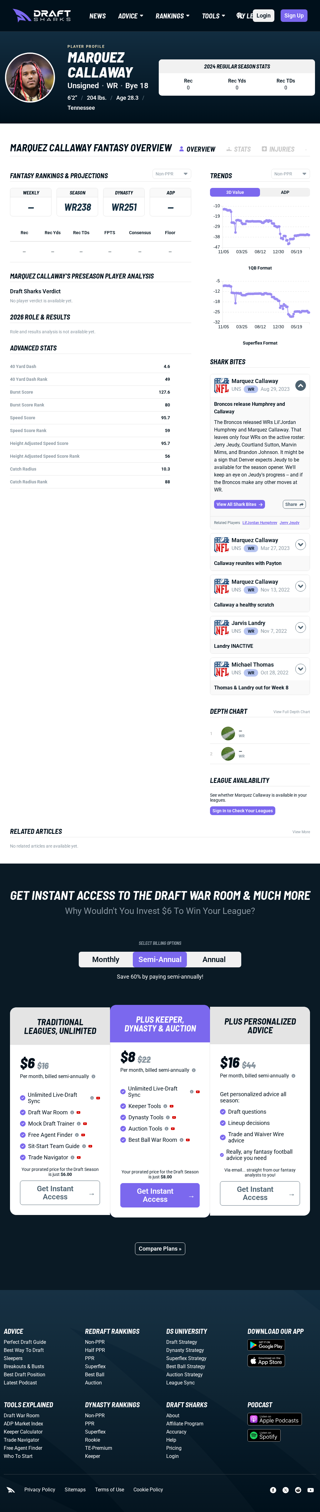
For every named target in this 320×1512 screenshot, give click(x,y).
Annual (214, 959)
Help (171, 1440)
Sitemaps (75, 1490)
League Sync (180, 1383)
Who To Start (18, 1456)
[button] (260, 396)
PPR (89, 1358)
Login (264, 15)
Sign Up (294, 15)
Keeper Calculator (23, 1432)
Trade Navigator (21, 1440)
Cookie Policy (148, 1490)
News (97, 15)
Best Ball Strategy (185, 1366)
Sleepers (13, 1358)
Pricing (174, 1448)
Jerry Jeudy (289, 523)
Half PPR (95, 1350)
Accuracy (176, 1432)
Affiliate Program (184, 1424)
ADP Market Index (23, 1424)
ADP (285, 192)
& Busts (35, 1366)
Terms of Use (109, 1490)
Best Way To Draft (24, 1350)
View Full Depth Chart (291, 712)
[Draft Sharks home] (41, 16)
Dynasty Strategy (185, 1350)
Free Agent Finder (23, 1448)
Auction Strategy (184, 1375)
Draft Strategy (181, 1342)
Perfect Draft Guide (25, 1342)
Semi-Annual (160, 959)
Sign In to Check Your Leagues (242, 810)
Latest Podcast (20, 1383)
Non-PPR (95, 1342)
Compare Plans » (160, 1248)
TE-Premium (98, 1448)
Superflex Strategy (186, 1358)
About (172, 1416)
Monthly (105, 959)
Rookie (92, 1440)
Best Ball (94, 1375)
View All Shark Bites (236, 504)
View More (301, 832)
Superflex (95, 1366)
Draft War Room (21, 1416)
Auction (93, 1383)
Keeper (92, 1456)
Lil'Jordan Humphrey (259, 523)
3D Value (235, 192)
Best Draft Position (24, 1375)
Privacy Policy (39, 1490)
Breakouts (15, 1366)
